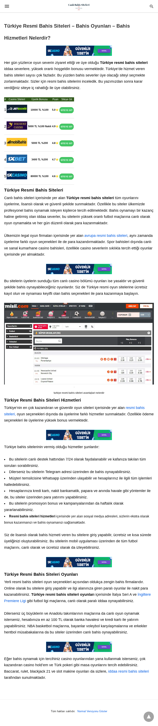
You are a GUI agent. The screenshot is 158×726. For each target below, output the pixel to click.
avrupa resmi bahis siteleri (105, 236)
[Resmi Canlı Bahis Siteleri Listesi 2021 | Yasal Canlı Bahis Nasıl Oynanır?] (78, 7)
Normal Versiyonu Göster (92, 711)
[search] (151, 6)
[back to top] (149, 717)
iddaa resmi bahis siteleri (128, 671)
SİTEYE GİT (66, 110)
